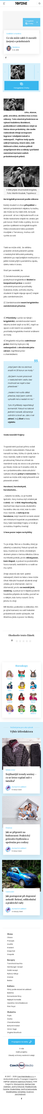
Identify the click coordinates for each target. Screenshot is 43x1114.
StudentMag (15, 1089)
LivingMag (21, 1092)
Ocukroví (30, 1092)
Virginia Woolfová (14, 1032)
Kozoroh (33, 679)
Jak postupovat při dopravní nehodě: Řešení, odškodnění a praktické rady (21, 899)
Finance (9, 828)
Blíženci (33, 713)
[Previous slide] (6, 72)
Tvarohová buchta (14, 963)
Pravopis (10, 941)
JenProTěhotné (17, 1086)
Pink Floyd (11, 1006)
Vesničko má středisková (17, 1003)
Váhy (21, 702)
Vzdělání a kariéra (13, 33)
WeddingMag (11, 1092)
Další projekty (21, 1052)
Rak (21, 713)
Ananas (10, 977)
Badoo (9, 980)
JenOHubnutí (20, 1094)
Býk (21, 679)
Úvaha (9, 1019)
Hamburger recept (15, 967)
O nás (21, 1048)
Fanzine (6, 1089)
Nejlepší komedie (14, 999)
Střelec (21, 690)
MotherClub (30, 1084)
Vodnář (9, 702)
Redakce (16, 47)
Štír (33, 690)
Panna (9, 679)
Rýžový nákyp (12, 973)
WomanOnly (19, 1084)
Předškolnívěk (30, 1086)
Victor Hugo (12, 1029)
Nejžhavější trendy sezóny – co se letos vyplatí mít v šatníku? (21, 777)
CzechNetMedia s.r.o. (25, 1076)
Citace (10, 937)
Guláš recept (12, 970)
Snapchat (11, 951)
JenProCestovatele (29, 1089)
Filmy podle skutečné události (19, 989)
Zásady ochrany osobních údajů (21, 1055)
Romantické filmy (14, 996)
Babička (10, 993)
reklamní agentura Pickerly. (21, 1081)
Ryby (9, 690)
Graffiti (10, 944)
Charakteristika (13, 1022)
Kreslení (10, 947)
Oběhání (7, 1086)
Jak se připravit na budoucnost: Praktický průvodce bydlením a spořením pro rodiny (18, 837)
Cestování (10, 892)
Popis (9, 1015)
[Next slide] (36, 72)
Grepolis (10, 954)
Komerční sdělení (19, 787)
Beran (33, 702)
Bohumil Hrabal (13, 1025)
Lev (9, 713)
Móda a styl (10, 770)
